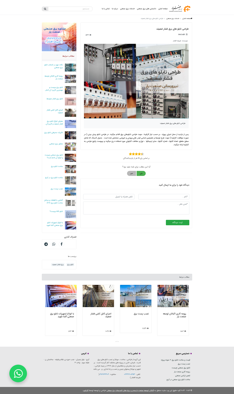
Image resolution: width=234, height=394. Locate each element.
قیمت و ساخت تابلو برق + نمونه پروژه (175, 359)
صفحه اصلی (163, 8)
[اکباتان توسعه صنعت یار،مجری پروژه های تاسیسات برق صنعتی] (180, 8)
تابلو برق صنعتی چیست (181, 367)
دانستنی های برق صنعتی (146, 8)
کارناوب (85, 390)
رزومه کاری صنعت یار (182, 371)
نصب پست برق (184, 363)
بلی (141, 173)
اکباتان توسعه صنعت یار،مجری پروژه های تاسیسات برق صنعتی (130, 390)
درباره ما (115, 8)
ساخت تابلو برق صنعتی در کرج (178, 379)
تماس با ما (106, 8)
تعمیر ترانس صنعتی (182, 375)
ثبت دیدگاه (178, 222)
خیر (131, 173)
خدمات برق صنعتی (127, 8)
